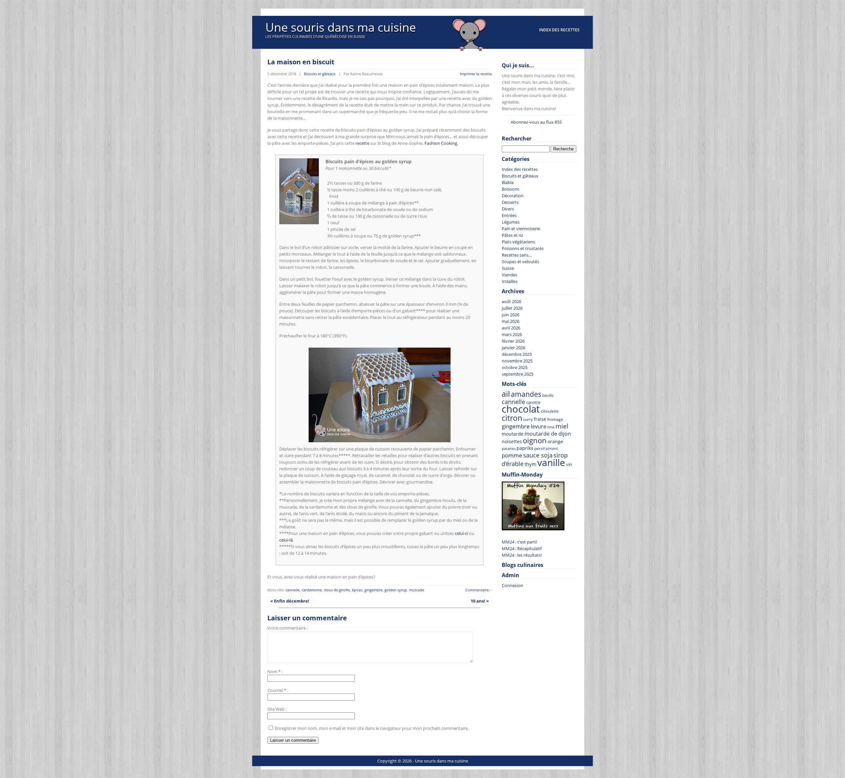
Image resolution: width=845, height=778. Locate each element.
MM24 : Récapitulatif (522, 548)
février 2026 (513, 341)
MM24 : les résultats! (522, 555)
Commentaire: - (478, 589)
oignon (535, 440)
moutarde (513, 434)
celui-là (286, 540)
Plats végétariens (518, 242)
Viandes (509, 275)
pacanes (509, 448)
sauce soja (538, 455)
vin (569, 464)
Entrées (509, 215)
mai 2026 (510, 321)
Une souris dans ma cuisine (340, 27)
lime (551, 426)
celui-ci (461, 533)
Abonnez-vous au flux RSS (536, 122)
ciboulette (550, 411)
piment (552, 448)
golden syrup (396, 589)
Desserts (510, 202)
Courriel (275, 690)
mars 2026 (512, 334)
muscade (416, 589)
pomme (512, 455)
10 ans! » (480, 601)
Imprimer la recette (476, 73)
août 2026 (511, 301)
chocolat (521, 409)
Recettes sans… (517, 255)
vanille (551, 462)
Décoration (513, 196)
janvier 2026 (513, 348)
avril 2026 (511, 328)
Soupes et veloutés (520, 262)
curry (528, 419)
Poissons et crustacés (523, 248)
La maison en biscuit (300, 61)
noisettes (512, 441)
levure (538, 426)
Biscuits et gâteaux (320, 73)
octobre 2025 (514, 367)
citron (512, 418)
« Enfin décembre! (289, 601)
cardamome (312, 589)
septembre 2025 (517, 374)
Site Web (276, 709)
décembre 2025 (517, 354)
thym (530, 464)
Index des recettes (559, 30)
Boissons (510, 189)
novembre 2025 (517, 361)
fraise (540, 419)
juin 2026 (510, 315)
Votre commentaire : (287, 628)
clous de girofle (337, 589)
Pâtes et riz (512, 235)
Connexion (512, 585)
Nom (272, 671)
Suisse (508, 268)
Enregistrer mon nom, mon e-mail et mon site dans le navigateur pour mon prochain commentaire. (372, 728)
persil (539, 448)
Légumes (511, 222)
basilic (548, 395)
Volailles (510, 281)
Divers (508, 209)
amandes (526, 394)
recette (362, 143)
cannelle (293, 589)
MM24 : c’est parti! (519, 542)
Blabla (508, 182)
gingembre (373, 589)
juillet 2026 (512, 308)
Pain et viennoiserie (521, 229)
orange (555, 441)
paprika (525, 448)
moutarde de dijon (547, 433)
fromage (555, 419)
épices (357, 589)
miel (562, 425)
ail (506, 394)
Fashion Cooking (440, 143)
